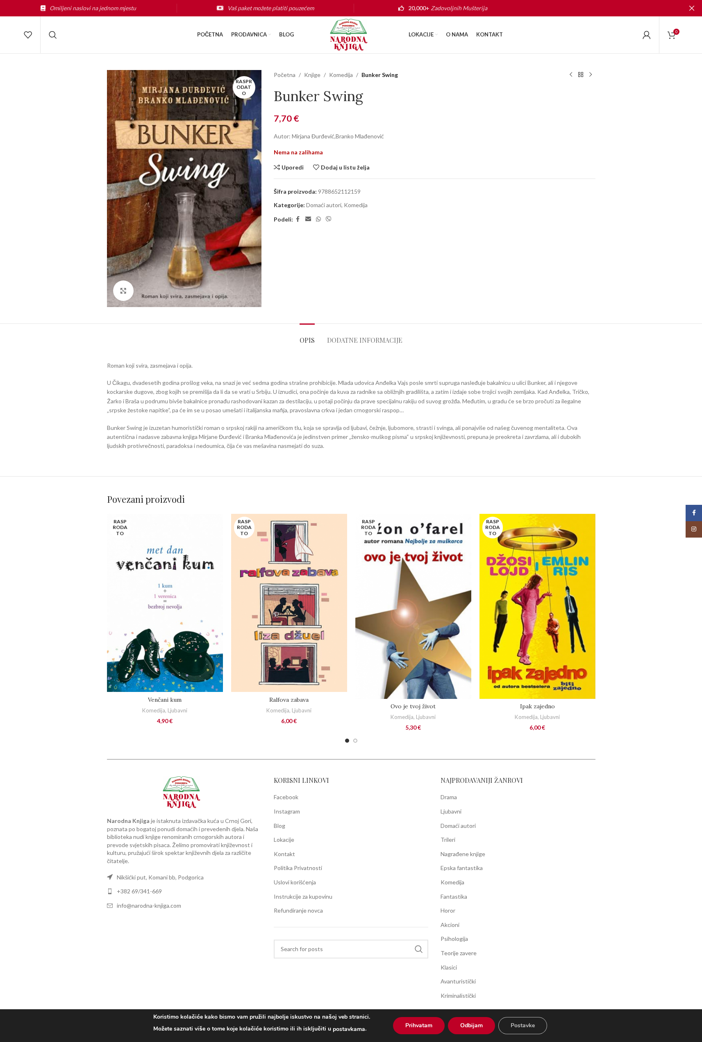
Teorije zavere (459, 952)
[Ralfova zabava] (289, 603)
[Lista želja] (28, 35)
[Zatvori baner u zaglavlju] (692, 8)
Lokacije (284, 839)
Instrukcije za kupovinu (303, 896)
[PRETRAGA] (418, 949)
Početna (284, 74)
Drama (449, 796)
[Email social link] (308, 219)
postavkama (349, 1029)
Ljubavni (177, 710)
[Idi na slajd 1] (347, 741)
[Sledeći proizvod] (590, 75)
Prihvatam (418, 1025)
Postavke (523, 1025)
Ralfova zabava (289, 699)
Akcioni (450, 924)
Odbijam (471, 1025)
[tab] (307, 335)
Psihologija (454, 938)
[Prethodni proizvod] (571, 75)
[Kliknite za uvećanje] (123, 290)
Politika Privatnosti (298, 867)
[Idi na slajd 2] (355, 741)
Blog (279, 825)
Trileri (448, 839)
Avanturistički (458, 981)
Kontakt (284, 853)
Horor (448, 910)
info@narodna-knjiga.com (149, 905)
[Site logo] (351, 34)
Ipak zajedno (537, 706)
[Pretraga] (53, 35)
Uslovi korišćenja (295, 882)
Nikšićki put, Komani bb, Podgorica (160, 877)
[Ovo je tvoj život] (413, 606)
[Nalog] (646, 35)
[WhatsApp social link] (318, 219)
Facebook (286, 796)
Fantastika (454, 896)
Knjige (312, 74)
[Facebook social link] (298, 219)
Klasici (449, 967)
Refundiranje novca (298, 910)
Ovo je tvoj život (413, 706)
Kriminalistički (458, 995)
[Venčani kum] (165, 603)
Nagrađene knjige (463, 853)
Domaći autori (323, 204)
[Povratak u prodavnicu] (581, 75)
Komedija (341, 74)
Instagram (287, 811)
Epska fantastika (462, 867)
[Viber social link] (328, 219)
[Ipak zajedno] (537, 606)
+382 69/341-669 (139, 891)
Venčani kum (165, 699)
